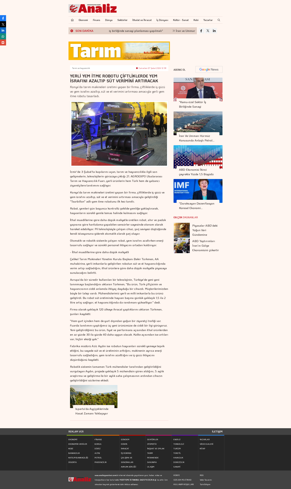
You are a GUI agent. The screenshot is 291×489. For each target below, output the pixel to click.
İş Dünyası (162, 20)
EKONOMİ (72, 439)
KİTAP (202, 448)
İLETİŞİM (217, 431)
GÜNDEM (125, 439)
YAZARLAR (205, 439)
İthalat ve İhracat (141, 20)
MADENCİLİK (101, 462)
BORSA (98, 444)
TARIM (150, 453)
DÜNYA (124, 444)
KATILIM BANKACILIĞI (78, 457)
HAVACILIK (178, 457)
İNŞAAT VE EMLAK (155, 448)
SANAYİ (176, 466)
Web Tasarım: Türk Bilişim (206, 482)
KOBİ (70, 448)
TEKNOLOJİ (178, 444)
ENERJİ (176, 439)
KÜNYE (177, 475)
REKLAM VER (76, 431)
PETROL (98, 457)
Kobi (196, 20)
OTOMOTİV (152, 444)
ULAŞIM (150, 466)
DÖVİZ (97, 448)
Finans (96, 20)
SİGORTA (72, 462)
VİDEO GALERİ (206, 444)
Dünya (109, 20)
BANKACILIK (74, 453)
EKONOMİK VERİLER (77, 444)
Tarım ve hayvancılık (81, 68)
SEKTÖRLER (152, 439)
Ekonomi (83, 20)
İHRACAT (125, 448)
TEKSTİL (177, 453)
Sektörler (122, 20)
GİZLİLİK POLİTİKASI (182, 480)
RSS (202, 475)
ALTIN (97, 453)
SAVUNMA (152, 462)
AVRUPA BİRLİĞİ (128, 466)
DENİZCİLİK (178, 462)
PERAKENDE (153, 457)
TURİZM (177, 448)
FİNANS (98, 439)
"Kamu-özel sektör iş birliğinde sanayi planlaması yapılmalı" (109, 31)
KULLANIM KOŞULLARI (184, 484)
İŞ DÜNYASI (126, 453)
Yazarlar (208, 20)
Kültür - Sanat (181, 20)
